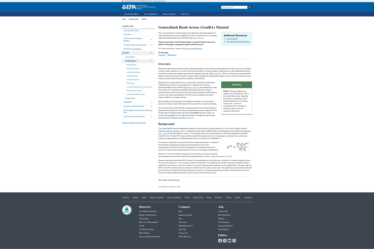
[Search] (249, 7)
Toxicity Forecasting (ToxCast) (134, 116)
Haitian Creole (198, 197)
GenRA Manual (130, 61)
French (187, 197)
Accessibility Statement (147, 211)
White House (183, 237)
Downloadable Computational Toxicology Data (137, 111)
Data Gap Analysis (132, 76)
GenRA (144, 19)
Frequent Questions (225, 226)
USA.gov (182, 233)
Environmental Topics (131, 14)
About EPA (184, 14)
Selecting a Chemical (133, 68)
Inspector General (185, 215)
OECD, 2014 (214, 73)
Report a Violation (168, 14)
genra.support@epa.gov (193, 48)
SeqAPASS (127, 102)
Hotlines (221, 219)
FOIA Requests (224, 222)
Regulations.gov (185, 226)
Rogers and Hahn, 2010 (175, 131)
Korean (209, 197)
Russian (228, 197)
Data (180, 211)
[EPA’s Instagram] (234, 241)
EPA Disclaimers (224, 215)
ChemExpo (127, 34)
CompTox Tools (133, 19)
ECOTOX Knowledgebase (132, 49)
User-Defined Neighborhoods (136, 94)
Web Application (174, 180)
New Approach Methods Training (238, 41)
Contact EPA (223, 211)
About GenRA (130, 57)
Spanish (135, 197)
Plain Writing (144, 233)
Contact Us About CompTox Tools (134, 123)
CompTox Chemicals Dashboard (134, 45)
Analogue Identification (134, 72)
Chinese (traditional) (174, 197)
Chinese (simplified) (157, 197)
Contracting (143, 219)
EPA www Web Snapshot (148, 222)
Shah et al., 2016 (195, 38)
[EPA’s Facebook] (220, 241)
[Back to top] (368, 243)
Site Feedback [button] (223, 229)
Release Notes (130, 98)
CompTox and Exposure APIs (133, 106)
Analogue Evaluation (133, 79)
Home (124, 19)
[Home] (139, 7)
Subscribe (182, 229)
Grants (141, 226)
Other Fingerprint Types (134, 90)
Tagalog (237, 197)
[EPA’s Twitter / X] (225, 241)
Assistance (125, 197)
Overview (161, 55)
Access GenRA (232, 39)
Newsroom (183, 222)
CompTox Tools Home (131, 30)
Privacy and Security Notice (149, 237)
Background (172, 55)
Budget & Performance (147, 215)
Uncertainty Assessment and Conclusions (139, 87)
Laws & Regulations (150, 14)
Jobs (180, 219)
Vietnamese (248, 197)
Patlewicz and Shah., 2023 (181, 118)
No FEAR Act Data (146, 229)
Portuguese (218, 197)
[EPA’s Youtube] (229, 241)
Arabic (144, 197)
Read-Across (131, 83)
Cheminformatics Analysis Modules (132, 40)
